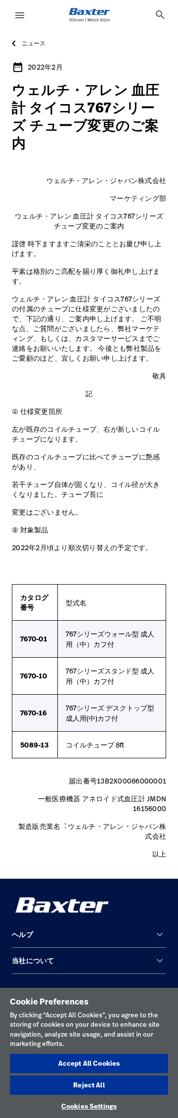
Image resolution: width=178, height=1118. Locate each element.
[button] (89, 939)
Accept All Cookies (89, 1063)
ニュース (33, 43)
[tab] (160, 15)
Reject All (88, 1085)
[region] (89, 1053)
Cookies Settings (89, 1106)
